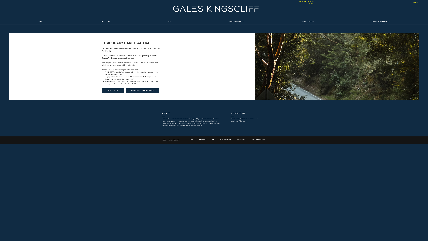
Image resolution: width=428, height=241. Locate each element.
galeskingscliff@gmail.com (239, 121)
